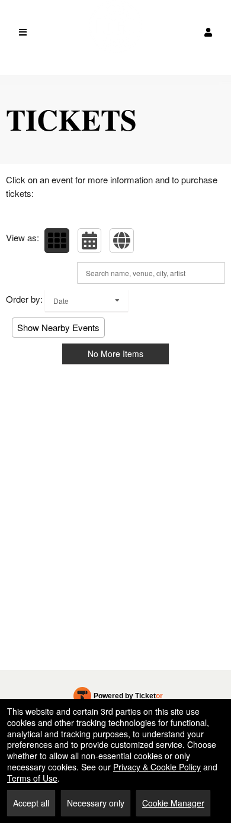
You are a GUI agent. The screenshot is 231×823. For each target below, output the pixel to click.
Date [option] (61, 301)
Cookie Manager (173, 803)
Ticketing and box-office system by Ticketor (118, 698)
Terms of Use (32, 778)
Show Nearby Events (58, 327)
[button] (208, 32)
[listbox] (86, 301)
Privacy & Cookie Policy (157, 767)
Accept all (31, 803)
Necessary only (95, 803)
